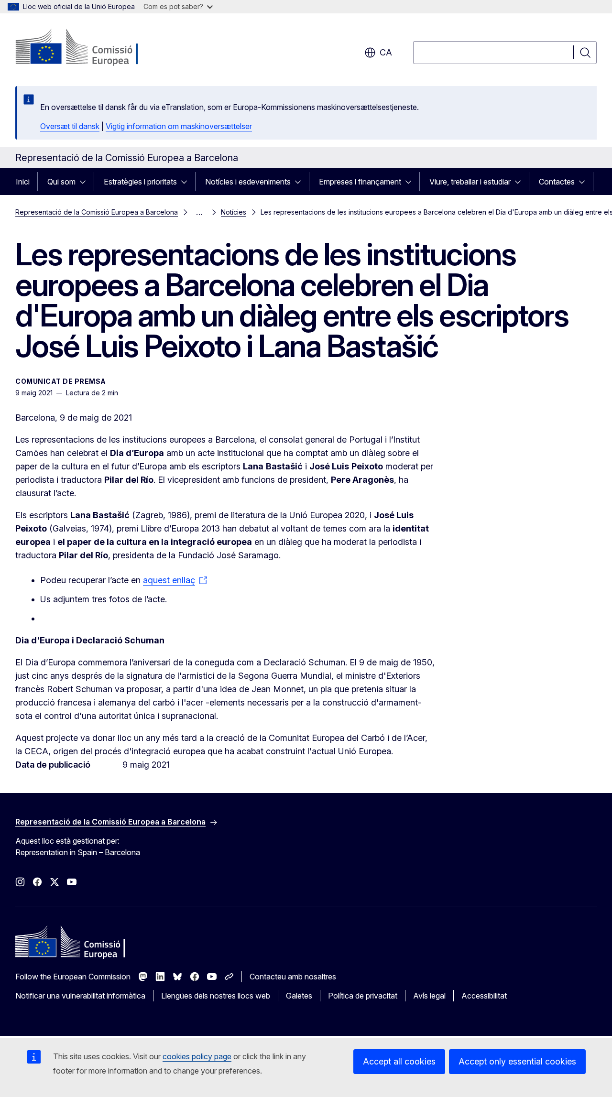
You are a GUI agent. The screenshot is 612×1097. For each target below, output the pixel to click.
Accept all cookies (399, 1061)
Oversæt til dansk (69, 126)
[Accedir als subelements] (85, 181)
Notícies (233, 212)
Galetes (299, 995)
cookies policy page (197, 1056)
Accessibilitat (484, 995)
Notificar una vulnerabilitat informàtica (80, 995)
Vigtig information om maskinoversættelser (179, 126)
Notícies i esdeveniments (248, 181)
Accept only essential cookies (517, 1061)
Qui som (61, 181)
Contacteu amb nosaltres (293, 976)
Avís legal (429, 995)
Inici (23, 181)
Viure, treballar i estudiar (470, 181)
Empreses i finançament (360, 181)
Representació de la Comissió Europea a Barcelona (96, 212)
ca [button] (386, 52)
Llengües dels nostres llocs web (215, 995)
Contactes (557, 181)
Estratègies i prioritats (140, 181)
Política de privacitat (362, 995)
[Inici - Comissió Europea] (92, 48)
